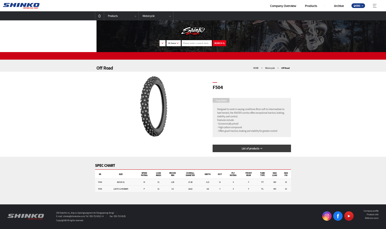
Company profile (371, 210)
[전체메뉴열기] (377, 5)
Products (311, 5)
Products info (372, 214)
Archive (339, 5)
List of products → (252, 148)
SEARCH (218, 43)
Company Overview (283, 5)
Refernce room (371, 217)
